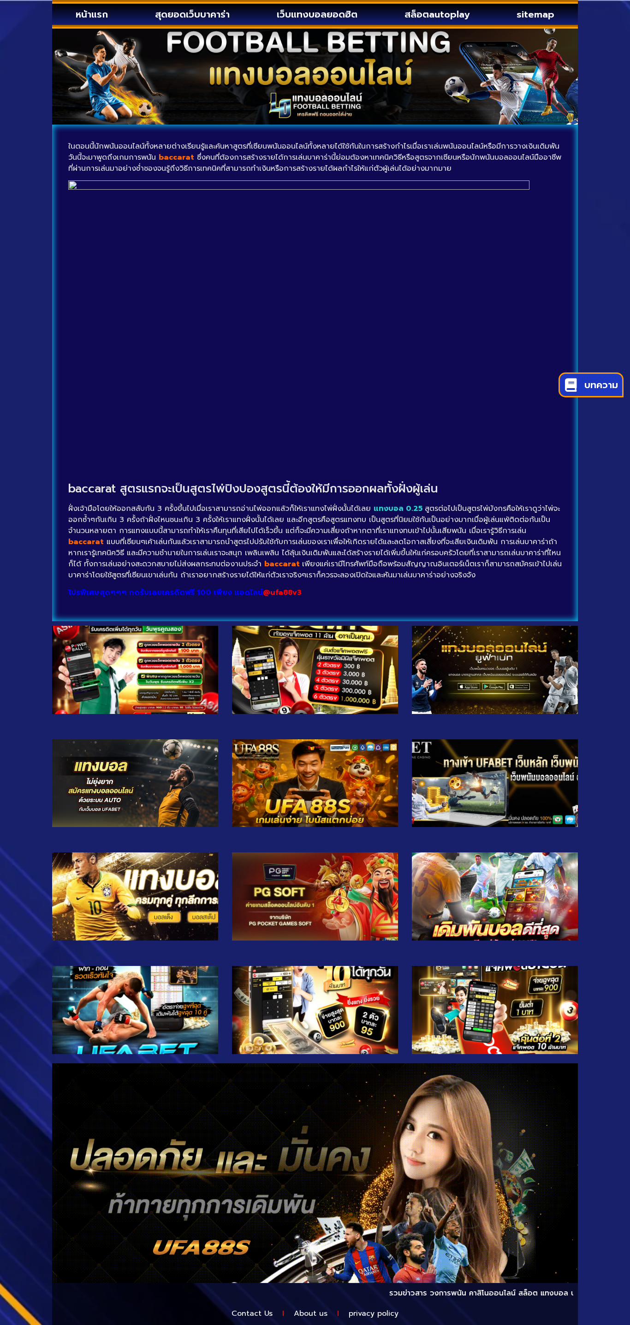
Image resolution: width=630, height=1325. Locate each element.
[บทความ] (570, 385)
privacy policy (373, 1313)
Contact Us (252, 1313)
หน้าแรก (92, 14)
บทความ (601, 385)
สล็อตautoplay (437, 14)
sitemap (535, 14)
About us (310, 1313)
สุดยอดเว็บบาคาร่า (192, 14)
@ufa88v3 (282, 592)
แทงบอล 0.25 (398, 508)
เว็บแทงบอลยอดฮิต (317, 14)
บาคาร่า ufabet (565, 1293)
